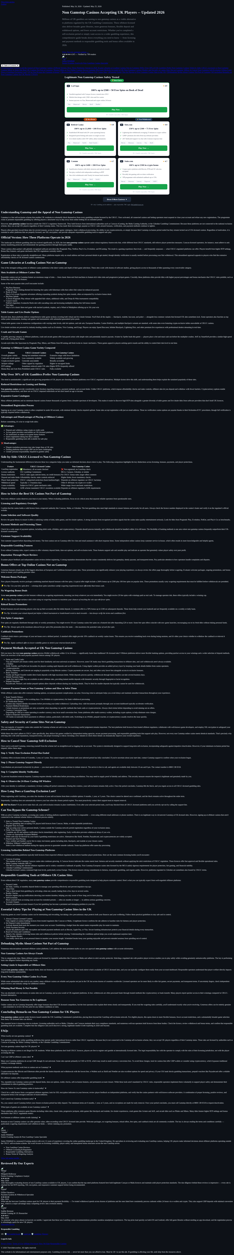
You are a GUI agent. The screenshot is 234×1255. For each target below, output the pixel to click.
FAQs (34, 74)
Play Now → (117, 110)
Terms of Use (18, 1244)
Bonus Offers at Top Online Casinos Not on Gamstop (74, 70)
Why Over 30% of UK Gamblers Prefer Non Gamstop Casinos (164, 68)
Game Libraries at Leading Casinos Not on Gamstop (118, 68)
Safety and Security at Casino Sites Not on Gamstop (162, 70)
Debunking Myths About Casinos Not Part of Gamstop (188, 72)
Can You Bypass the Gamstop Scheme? (43, 72)
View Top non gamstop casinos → (75, 52)
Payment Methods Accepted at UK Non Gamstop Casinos (119, 70)
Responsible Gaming (58, 1244)
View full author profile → (11, 1158)
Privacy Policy (6, 1244)
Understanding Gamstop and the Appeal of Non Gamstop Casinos (27, 68)
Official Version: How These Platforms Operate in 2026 (75, 68)
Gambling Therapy (39, 1234)
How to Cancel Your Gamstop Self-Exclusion (202, 70)
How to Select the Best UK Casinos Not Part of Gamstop (30, 70)
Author (3, 4)
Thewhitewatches (8, 2)
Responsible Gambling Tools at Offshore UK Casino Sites (83, 72)
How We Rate (44, 1244)
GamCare (26, 1234)
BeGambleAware (12, 1234)
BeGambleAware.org (137, 205)
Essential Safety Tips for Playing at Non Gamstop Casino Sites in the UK (137, 72)
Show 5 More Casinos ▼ (117, 199)
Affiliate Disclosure (30, 1244)
